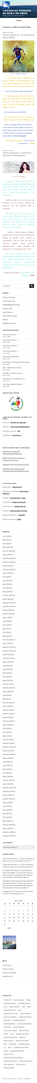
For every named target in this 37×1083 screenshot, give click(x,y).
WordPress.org (7, 976)
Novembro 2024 (8, 606)
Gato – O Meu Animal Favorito (12, 368)
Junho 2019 (6, 810)
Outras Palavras (8, 312)
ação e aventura (15, 1007)
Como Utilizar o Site (9, 301)
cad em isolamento (10, 1010)
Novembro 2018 (8, 836)
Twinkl (19, 519)
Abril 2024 (6, 632)
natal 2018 (12, 1044)
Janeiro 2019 (7, 828)
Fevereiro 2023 (7, 684)
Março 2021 (6, 736)
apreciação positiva (10, 1003)
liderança (22, 1037)
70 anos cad (7, 1000)
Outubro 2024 (7, 610)
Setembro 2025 (8, 569)
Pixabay (24, 73)
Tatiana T (23, 176)
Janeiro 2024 (7, 643)
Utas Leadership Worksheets (20, 427)
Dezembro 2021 (8, 710)
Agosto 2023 (7, 662)
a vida (5, 1007)
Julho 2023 (6, 666)
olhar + (10, 1047)
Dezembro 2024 (8, 603)
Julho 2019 (6, 806)
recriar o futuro (8, 1054)
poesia (6, 1051)
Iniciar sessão (7, 965)
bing (23, 1007)
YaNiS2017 (18, 73)
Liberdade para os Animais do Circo (14, 379)
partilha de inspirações (21, 1047)
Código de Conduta (9, 297)
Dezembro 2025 (8, 558)
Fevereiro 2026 (7, 551)
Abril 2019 (6, 817)
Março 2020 (6, 776)
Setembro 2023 (8, 658)
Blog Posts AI (17, 487)
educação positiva (9, 1024)
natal (5, 1044)
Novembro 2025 (8, 562)
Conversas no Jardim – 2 (10, 345)
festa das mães (24, 1030)
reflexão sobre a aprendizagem (13, 1057)
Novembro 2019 (8, 791)
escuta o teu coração (10, 1030)
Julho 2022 (6, 695)
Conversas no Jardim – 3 (10, 340)
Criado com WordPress (24, 1078)
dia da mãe (7, 1020)
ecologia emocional (19, 1020)
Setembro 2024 (8, 614)
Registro (5, 319)
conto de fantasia (25, 1013)
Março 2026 (6, 547)
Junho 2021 (6, 732)
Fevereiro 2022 (7, 703)
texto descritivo (9, 1064)
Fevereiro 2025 (7, 595)
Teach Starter (16, 435)
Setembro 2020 (8, 754)
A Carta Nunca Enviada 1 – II (23, 861)
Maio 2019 (6, 813)
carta (19, 1010)
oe (4, 1047)
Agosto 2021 (7, 725)
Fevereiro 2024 (7, 640)
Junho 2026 (6, 536)
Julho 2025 (6, 577)
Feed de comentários (9, 973)
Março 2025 (6, 592)
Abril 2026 (6, 543)
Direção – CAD (7, 308)
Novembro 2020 (8, 747)
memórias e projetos (22, 1040)
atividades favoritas (24, 1003)
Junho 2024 (6, 625)
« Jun (9, 928)
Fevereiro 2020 (7, 780)
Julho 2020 (6, 762)
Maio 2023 (6, 673)
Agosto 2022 (7, 691)
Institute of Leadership (18, 422)
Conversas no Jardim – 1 (10, 351)
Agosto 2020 (7, 758)
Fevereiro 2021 (7, 739)
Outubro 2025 (7, 566)
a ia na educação (19, 1000)
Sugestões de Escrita (9, 323)
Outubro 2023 (7, 654)
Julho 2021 (6, 728)
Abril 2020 (6, 773)
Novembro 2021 (8, 714)
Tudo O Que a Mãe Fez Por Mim (12, 384)
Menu (19, 20)
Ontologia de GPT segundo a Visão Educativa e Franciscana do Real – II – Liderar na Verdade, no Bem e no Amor (18, 873)
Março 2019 (6, 821)
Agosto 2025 (7, 573)
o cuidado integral (23, 1044)
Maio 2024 (6, 629)
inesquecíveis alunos (22, 1034)
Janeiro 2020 (7, 784)
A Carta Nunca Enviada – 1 (25, 867)
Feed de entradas (8, 969)
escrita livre (7, 1027)
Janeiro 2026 (7, 555)
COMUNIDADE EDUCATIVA (11, 305)
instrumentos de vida (10, 1037)
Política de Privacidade (10, 316)
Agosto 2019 (7, 802)
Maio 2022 (6, 699)
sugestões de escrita (10, 1061)
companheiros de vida (11, 1013)
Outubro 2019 (7, 795)
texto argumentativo (25, 1061)
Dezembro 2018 (8, 832)
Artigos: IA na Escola (19, 502)
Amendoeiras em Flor (9, 334)
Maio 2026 (6, 540)
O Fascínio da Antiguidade (11, 357)
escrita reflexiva (18, 1027)
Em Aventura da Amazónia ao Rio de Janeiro (16, 362)
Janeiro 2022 (7, 706)
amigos (28, 1000)
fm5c (11, 1034)
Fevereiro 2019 (7, 825)
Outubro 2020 (7, 751)
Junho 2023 (6, 669)
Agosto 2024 (7, 617)
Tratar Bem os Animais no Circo (13, 373)
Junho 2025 (6, 580)
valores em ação (9, 1068)
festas (6, 1034)
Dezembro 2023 (8, 647)
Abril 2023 (6, 677)
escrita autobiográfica (24, 1024)
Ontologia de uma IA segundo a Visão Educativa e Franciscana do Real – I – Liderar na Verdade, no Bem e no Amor (18, 883)
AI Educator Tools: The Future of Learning (16, 464)
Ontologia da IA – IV (18, 893)
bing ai (29, 1007)
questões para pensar (17, 1051)
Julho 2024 (6, 621)
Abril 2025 (6, 588)
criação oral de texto (25, 1017)
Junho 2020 (6, 765)
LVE (18, 431)
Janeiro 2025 (7, 599)
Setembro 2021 (8, 721)
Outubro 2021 (7, 717)
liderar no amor (8, 1040)
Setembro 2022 (8, 688)
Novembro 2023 (8, 651)
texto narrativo (21, 1064)
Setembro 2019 (8, 799)
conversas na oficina (10, 1017)
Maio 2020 (6, 769)
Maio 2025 (6, 584)
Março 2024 (6, 636)
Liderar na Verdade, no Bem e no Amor (17, 12)
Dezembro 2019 (8, 788)
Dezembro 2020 (8, 743)
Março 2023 (6, 680)
